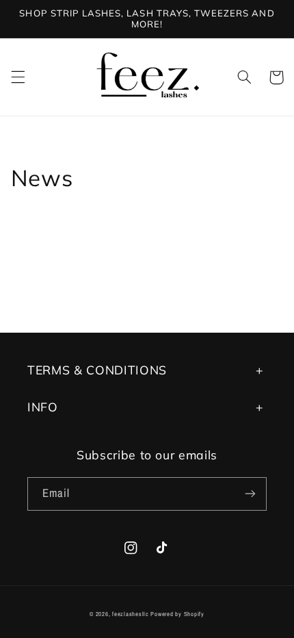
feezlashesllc (130, 614)
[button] (18, 77)
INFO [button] (42, 406)
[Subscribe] (250, 494)
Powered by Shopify (177, 614)
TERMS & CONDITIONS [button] (97, 369)
